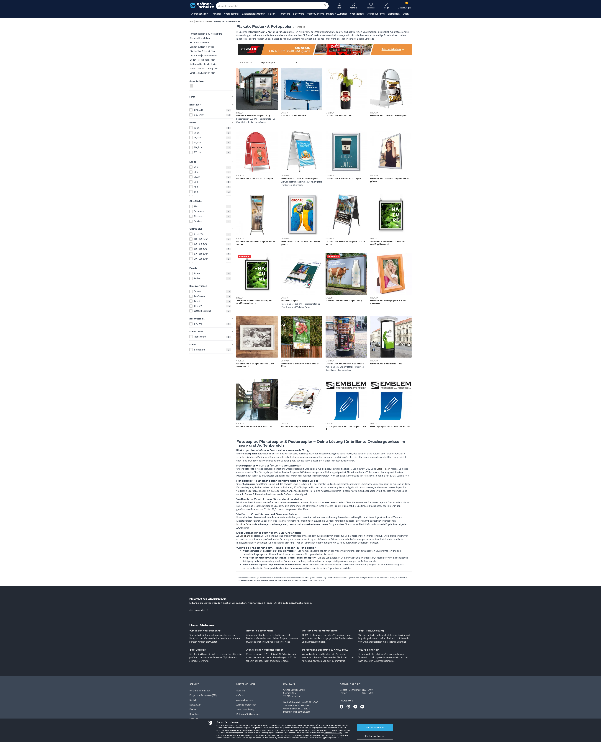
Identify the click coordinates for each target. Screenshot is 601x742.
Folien (271, 13)
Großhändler (246, 535)
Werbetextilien (199, 13)
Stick (406, 13)
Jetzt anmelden (197, 609)
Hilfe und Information (199, 690)
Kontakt (193, 699)
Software (298, 13)
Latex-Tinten (383, 468)
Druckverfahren (244, 524)
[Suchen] (325, 5)
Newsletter (195, 704)
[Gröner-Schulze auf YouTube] (362, 707)
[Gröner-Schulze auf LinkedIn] (355, 707)
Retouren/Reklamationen (248, 714)
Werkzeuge (357, 13)
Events (192, 709)
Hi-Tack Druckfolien (199, 42)
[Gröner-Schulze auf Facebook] (341, 707)
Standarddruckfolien (200, 38)
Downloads (194, 714)
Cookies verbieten (374, 736)
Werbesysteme (376, 13)
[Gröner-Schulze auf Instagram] (348, 707)
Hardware (284, 13)
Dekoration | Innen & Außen (203, 55)
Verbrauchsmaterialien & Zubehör (327, 13)
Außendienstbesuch (246, 704)
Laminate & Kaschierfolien (202, 72)
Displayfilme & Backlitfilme (203, 51)
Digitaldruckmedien (253, 13)
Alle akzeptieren (375, 727)
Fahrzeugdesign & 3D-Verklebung (206, 33)
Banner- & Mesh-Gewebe (202, 46)
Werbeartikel (231, 13)
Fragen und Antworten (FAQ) (203, 695)
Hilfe (339, 7)
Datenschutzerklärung (333, 733)
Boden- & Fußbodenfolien (202, 59)
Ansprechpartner (244, 699)
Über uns (240, 690)
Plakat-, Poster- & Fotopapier (204, 68)
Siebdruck (394, 13)
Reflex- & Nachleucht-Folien (203, 64)
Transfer (216, 13)
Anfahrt (240, 695)
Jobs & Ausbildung (245, 709)
